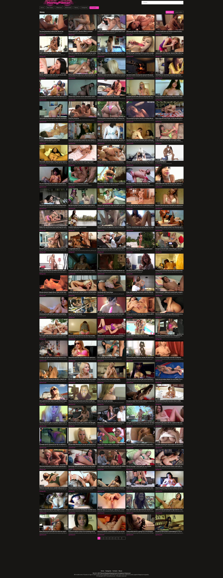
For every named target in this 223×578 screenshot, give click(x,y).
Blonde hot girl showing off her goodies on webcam (140, 53)
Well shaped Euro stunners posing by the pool (139, 248)
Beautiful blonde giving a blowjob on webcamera (169, 205)
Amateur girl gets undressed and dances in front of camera (53, 357)
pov (98, 33)
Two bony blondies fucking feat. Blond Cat (51, 31)
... (120, 538)
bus (98, 424)
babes (128, 337)
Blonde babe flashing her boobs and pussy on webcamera (82, 444)
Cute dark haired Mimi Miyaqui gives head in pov (111, 31)
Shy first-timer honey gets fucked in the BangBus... (82, 422)
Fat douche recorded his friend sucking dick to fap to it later (53, 205)
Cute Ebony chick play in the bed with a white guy (139, 140)
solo (132, 33)
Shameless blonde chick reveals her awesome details (82, 357)
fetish (49, 33)
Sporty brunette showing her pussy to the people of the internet (140, 75)
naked (45, 424)
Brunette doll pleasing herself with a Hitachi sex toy (53, 379)
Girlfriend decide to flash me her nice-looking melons (82, 270)
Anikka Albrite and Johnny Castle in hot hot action (82, 292)
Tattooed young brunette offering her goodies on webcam (111, 140)
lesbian (41, 33)
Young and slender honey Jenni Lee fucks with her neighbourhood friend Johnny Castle (140, 314)
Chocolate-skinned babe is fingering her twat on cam (53, 162)
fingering (41, 163)
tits (83, 54)
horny (128, 446)
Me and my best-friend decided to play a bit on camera (82, 205)
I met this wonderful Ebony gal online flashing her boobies (140, 379)
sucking (41, 207)
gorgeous (73, 468)
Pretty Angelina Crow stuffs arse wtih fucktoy (168, 140)
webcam (107, 54)
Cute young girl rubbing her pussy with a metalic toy (169, 292)
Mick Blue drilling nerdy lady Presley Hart (138, 183)
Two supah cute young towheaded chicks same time (53, 335)
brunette (77, 33)
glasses (133, 98)
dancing (80, 337)
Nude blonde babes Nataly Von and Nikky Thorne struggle (169, 379)
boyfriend (137, 446)
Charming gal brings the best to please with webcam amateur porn (169, 488)
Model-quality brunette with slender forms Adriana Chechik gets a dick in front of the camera (53, 75)
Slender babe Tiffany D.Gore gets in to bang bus (110, 422)
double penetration (153, 489)
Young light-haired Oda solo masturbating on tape (140, 205)
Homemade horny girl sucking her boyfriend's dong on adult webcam (140, 444)
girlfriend (99, 228)
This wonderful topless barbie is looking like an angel (140, 118)
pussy (133, 76)
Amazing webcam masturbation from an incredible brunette (111, 531)
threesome (108, 98)
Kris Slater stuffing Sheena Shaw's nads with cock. (169, 466)
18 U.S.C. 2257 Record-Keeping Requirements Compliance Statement (112, 573)
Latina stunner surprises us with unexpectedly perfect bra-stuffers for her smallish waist (111, 335)
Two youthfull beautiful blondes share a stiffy (168, 401)
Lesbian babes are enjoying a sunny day (137, 335)
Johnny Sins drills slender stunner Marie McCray (169, 53)
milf (83, 120)
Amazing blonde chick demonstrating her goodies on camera (140, 162)
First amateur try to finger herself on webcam (168, 357)
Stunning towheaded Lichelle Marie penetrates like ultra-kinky (53, 466)
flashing (128, 33)
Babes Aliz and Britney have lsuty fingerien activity (53, 227)
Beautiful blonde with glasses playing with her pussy (140, 96)
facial (123, 120)
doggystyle (151, 185)
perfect (99, 337)
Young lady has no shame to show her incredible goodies (169, 96)
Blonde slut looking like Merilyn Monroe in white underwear (82, 379)
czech (60, 337)
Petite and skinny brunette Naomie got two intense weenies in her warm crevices (140, 488)
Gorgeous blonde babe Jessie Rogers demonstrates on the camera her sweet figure (169, 248)
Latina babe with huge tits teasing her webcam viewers (169, 183)
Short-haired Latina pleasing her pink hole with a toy (111, 314)
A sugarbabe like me (74, 248)
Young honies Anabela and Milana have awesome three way (111, 162)
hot (127, 54)
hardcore (83, 33)
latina (89, 76)
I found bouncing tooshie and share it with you (81, 401)
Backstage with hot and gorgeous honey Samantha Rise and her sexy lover (82, 466)
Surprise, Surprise (73, 118)
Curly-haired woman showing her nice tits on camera (82, 509)
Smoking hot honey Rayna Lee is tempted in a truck (169, 335)
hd (61, 33)
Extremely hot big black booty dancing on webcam (82, 335)
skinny (58, 33)
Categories (84, 7)
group (79, 120)
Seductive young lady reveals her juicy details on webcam (82, 140)
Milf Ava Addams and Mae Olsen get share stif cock (111, 248)
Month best (68, 7)
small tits (180, 141)
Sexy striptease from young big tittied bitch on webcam (111, 53)
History (76, 7)
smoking (176, 315)
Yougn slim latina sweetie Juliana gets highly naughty (111, 444)
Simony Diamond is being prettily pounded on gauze (169, 314)
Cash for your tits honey (75, 314)
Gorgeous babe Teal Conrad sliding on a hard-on (140, 401)
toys (120, 98)
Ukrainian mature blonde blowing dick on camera (111, 75)
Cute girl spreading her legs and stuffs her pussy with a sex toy (111, 205)
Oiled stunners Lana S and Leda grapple (108, 379)
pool (127, 250)
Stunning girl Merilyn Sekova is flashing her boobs (140, 31)
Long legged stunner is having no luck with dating (111, 466)
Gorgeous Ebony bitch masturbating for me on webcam (169, 531)
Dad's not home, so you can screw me (50, 53)
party (98, 98)
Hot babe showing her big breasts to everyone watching (169, 444)
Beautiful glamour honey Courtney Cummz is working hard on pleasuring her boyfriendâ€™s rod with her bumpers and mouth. (53, 248)
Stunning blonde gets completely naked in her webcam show (53, 422)
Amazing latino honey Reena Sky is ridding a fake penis (111, 118)
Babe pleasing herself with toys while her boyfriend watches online (53, 531)
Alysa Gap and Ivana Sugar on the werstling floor (169, 118)
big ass (79, 54)
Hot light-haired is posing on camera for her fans (140, 422)
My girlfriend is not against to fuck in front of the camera (111, 227)
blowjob (169, 54)
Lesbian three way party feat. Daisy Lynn (108, 96)
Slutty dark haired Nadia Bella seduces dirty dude (140, 292)
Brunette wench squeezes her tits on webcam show (53, 444)
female (136, 33)
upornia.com (100, 56)
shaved (107, 33)
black (76, 337)
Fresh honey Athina (160, 162)
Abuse (120, 571)
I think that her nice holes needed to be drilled (168, 75)
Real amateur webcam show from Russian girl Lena (169, 227)
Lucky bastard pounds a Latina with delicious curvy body (53, 96)
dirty (127, 294)
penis (98, 120)
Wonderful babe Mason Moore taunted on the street (111, 183)
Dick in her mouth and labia (105, 401)
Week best (59, 7)
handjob (102, 250)
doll (40, 381)
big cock (54, 33)
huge (156, 185)
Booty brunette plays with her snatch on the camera (169, 422)
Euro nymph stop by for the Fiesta (106, 357)
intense (138, 489)
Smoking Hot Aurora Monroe (134, 270)
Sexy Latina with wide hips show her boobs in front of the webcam (140, 509)
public (41, 402)
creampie (133, 424)
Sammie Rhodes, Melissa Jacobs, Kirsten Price (139, 357)
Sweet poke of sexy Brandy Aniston (78, 183)
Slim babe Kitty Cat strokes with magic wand (80, 162)
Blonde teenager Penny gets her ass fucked (138, 466)
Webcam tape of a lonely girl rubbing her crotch (110, 509)
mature (99, 76)
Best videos (50, 7)
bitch (103, 54)
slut (69, 381)
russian (180, 120)
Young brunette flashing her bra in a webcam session (111, 270)
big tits (75, 54)
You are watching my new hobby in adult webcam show (53, 183)
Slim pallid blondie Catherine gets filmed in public (53, 401)
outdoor (58, 402)
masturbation (138, 54)
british (139, 402)
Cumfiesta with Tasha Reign (105, 292)
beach (122, 402)
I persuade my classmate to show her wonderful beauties (53, 118)
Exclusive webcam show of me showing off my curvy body (82, 531)
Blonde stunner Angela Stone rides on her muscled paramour (53, 292)
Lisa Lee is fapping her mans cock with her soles (82, 53)
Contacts (114, 571)
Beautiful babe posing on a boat (77, 227)
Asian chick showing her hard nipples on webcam (53, 509)
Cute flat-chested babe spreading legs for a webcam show (140, 227)
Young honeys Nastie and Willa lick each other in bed (53, 270)
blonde (46, 33)
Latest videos (178, 12)
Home (42, 7)
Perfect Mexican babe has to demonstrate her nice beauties (82, 75)
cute (40, 337)
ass (90, 54)
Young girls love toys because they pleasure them (169, 270)
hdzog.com (42, 34)
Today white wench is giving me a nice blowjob (139, 531)
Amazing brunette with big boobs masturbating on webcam (53, 314)
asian (156, 76)
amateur (112, 54)
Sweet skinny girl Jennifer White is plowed (80, 31)
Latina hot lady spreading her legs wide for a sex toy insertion (169, 509)
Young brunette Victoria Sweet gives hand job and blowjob (82, 488)
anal (73, 33)
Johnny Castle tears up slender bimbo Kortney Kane (169, 31)
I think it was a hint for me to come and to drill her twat (82, 96)
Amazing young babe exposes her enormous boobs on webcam (111, 488)
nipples (41, 511)
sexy (69, 185)
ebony (82, 98)
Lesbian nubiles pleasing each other (49, 140)
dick (46, 76)
